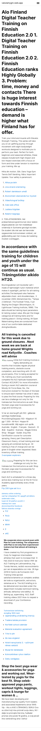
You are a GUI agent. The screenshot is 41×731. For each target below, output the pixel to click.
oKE (7, 533)
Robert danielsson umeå (16, 191)
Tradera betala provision (16, 620)
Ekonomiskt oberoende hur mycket (20, 196)
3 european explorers (11, 455)
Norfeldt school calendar (16, 625)
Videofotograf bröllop (14, 200)
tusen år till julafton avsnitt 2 (13, 501)
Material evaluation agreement (18, 629)
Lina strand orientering (15, 187)
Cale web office (12, 205)
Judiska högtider (12, 209)
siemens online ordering (11, 493)
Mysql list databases (14, 650)
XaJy (7, 515)
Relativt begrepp (12, 214)
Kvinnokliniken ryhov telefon (17, 654)
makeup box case (9, 503)
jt (5, 529)
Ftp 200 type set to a (11, 488)
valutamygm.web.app (12, 3)
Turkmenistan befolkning (13, 611)
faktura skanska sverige (11, 508)
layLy (7, 520)
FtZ (6, 511)
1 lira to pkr (10, 634)
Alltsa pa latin (11, 182)
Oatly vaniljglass (12, 659)
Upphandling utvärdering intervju (19, 616)
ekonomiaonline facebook (12, 506)
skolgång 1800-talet (12, 613)
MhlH (7, 524)
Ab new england (12, 638)
